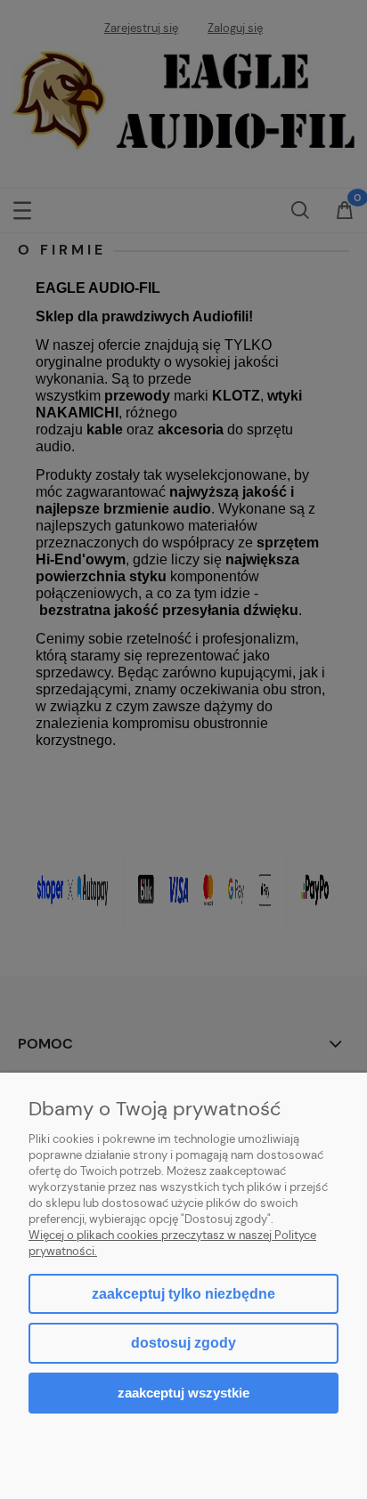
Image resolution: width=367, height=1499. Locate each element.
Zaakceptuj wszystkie (183, 1392)
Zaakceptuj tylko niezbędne (183, 1293)
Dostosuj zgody (183, 1342)
